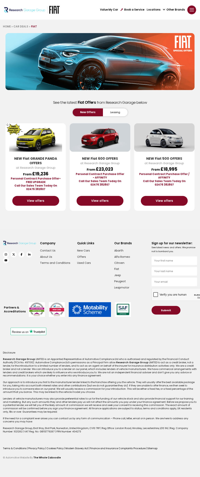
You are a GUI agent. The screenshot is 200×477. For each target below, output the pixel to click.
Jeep (117, 275)
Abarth (118, 250)
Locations (154, 9)
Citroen (119, 263)
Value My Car (109, 9)
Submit (166, 310)
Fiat (116, 269)
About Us (46, 257)
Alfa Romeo (122, 257)
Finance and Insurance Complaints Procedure (118, 448)
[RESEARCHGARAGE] (24, 10)
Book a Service (134, 9)
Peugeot (120, 281)
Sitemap (152, 448)
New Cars (83, 250)
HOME (7, 26)
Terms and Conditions (55, 263)
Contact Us (47, 250)
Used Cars (84, 263)
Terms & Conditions (15, 448)
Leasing (115, 112)
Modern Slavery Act (77, 448)
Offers (81, 257)
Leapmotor (121, 287)
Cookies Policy (55, 448)
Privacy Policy (36, 448)
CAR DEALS (20, 26)
